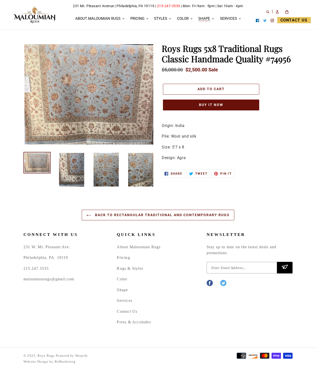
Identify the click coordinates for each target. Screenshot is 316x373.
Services (124, 300)
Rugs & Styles (130, 268)
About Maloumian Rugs (138, 247)
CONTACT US (294, 20)
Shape (122, 290)
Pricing (123, 257)
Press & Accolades (134, 322)
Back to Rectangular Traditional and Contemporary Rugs (162, 215)
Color (122, 279)
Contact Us (127, 311)
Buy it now (211, 105)
